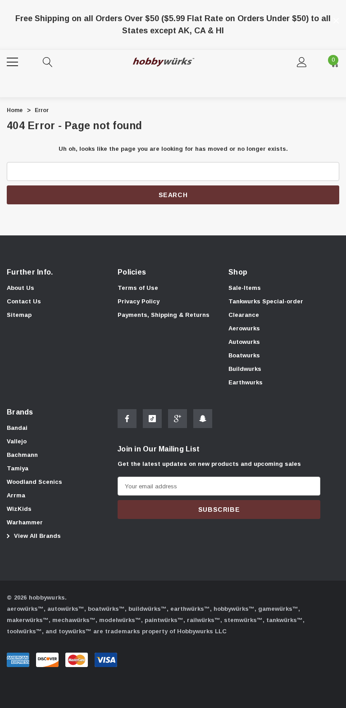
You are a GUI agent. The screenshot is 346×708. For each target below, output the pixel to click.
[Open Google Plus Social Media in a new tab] (177, 418)
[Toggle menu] (13, 61)
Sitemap (19, 314)
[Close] (336, 20)
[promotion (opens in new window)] (173, 8)
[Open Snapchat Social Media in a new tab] (202, 418)
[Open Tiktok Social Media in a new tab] (152, 418)
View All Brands (36, 535)
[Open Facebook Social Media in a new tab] (127, 418)
